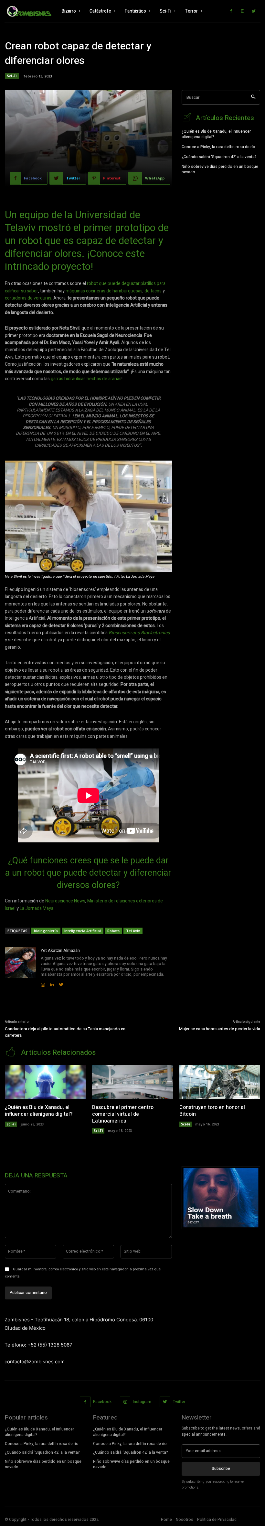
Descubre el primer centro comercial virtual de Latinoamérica (123, 1114)
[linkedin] (52, 983)
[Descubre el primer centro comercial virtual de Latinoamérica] (132, 1082)
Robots (113, 930)
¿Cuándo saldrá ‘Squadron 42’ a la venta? (219, 157)
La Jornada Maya (36, 908)
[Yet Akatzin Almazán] (20, 967)
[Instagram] (242, 11)
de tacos (153, 291)
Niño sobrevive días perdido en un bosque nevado (220, 169)
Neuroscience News (64, 901)
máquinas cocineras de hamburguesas (104, 291)
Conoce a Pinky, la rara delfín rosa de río (218, 147)
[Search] (253, 97)
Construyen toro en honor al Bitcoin (212, 1111)
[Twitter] (254, 11)
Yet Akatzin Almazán (60, 950)
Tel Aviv (133, 930)
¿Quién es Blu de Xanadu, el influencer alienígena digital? (216, 134)
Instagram (142, 1402)
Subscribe (221, 1468)
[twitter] (61, 983)
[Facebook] (231, 11)
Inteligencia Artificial (82, 930)
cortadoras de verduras (28, 298)
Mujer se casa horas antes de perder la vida (219, 1029)
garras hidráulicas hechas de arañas (86, 378)
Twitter (179, 1402)
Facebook (102, 1402)
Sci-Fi (12, 75)
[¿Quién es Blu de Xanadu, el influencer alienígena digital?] (45, 1082)
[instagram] (43, 983)
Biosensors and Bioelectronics (139, 632)
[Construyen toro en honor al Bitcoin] (219, 1082)
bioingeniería (46, 930)
